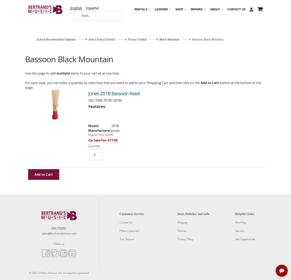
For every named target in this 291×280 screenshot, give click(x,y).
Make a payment (130, 231)
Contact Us (236, 9)
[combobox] (76, 8)
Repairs (197, 9)
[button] (251, 10)
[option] (92, 8)
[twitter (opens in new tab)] (55, 253)
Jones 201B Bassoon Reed (114, 93)
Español (92, 8)
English (76, 8)
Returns (181, 231)
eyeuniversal (83, 273)
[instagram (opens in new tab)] (63, 253)
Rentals (141, 9)
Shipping (182, 222)
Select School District (101, 39)
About (215, 9)
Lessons (162, 9)
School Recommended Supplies (56, 39)
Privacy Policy (185, 239)
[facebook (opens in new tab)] (46, 253)
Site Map (240, 222)
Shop (179, 9)
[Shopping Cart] (259, 9)
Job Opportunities (245, 239)
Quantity (94, 146)
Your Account (127, 239)
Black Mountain (169, 39)
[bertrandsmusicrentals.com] (45, 9)
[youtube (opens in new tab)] (72, 253)
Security (239, 231)
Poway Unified (137, 39)
